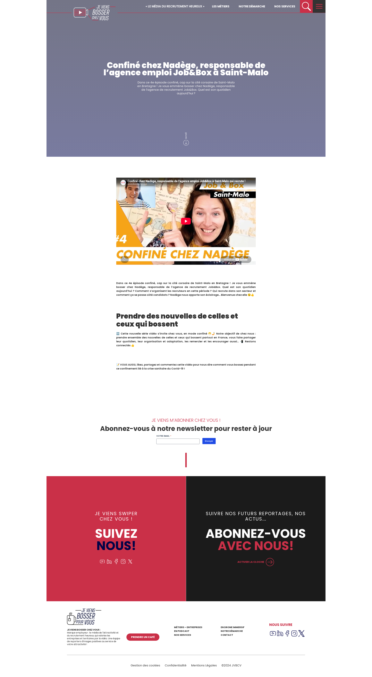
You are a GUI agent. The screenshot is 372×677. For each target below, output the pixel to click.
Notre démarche (252, 6)
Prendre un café (143, 637)
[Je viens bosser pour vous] (84, 624)
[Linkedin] (109, 563)
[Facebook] (116, 563)
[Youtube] (102, 563)
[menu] (319, 6)
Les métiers (220, 6)
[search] (306, 6)
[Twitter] (130, 563)
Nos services (284, 6)
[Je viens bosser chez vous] (95, 12)
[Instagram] (123, 563)
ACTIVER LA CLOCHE (250, 562)
